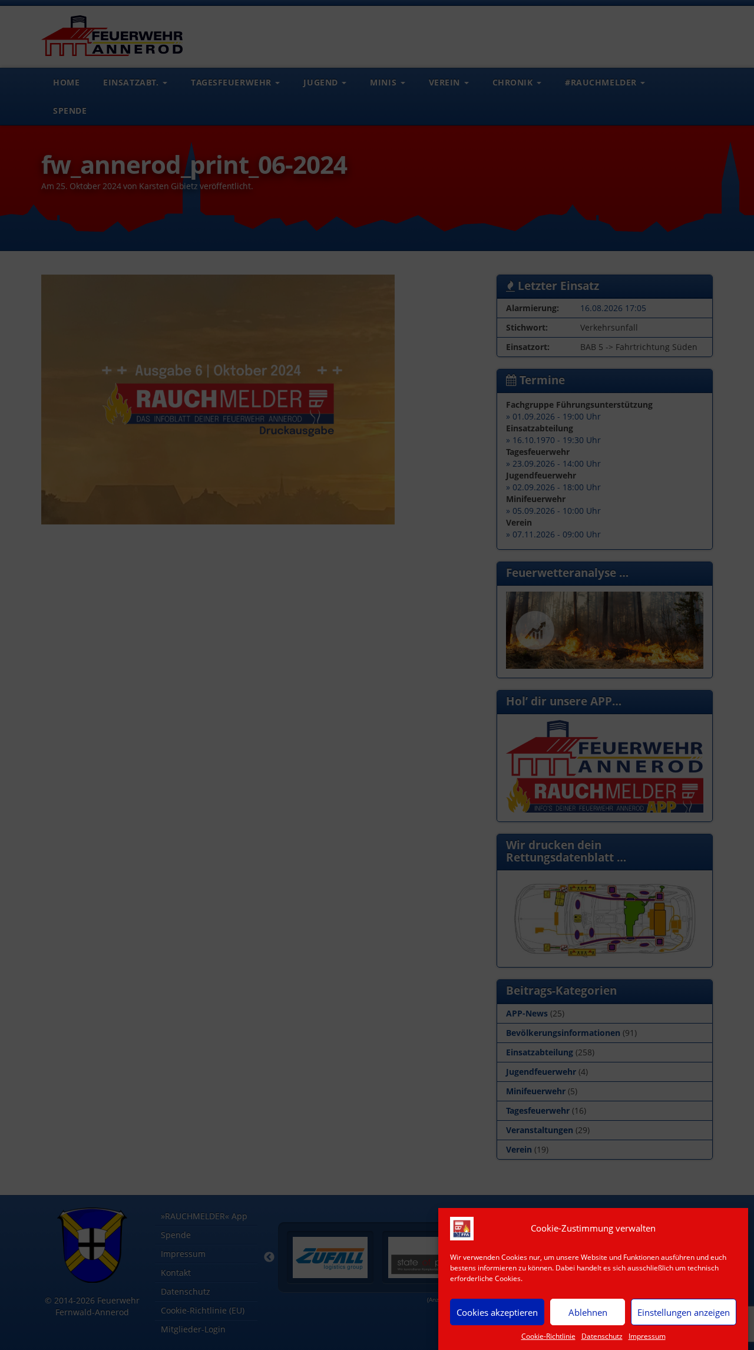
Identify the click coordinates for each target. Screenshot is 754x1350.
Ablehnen (587, 1312)
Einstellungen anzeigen (683, 1312)
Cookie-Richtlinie (548, 1336)
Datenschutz (602, 1336)
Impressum (647, 1336)
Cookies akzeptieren (497, 1312)
